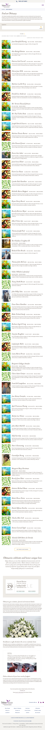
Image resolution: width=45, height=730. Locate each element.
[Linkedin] (40, 702)
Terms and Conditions (7, 723)
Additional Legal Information (9, 726)
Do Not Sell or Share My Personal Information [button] (22, 720)
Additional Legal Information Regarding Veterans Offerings (29, 726)
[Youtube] (43, 702)
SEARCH (4, 24)
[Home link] (6, 5)
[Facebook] (38, 702)
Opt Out (23, 725)
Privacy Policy (16, 723)
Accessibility (22, 723)
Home (3, 9)
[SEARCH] (41, 27)
